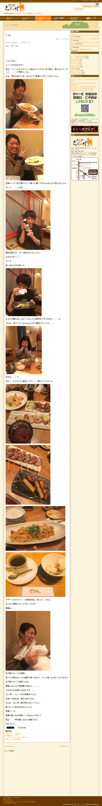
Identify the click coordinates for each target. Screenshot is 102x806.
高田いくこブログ (76, 72)
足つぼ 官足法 (75, 70)
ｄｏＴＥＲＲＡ (75, 65)
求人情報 (25, 801)
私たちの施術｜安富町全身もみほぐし (82, 49)
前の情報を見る (9, 746)
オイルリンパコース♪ (77, 79)
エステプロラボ (75, 61)
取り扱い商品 (75, 59)
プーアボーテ (75, 63)
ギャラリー (74, 18)
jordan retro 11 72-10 (87, 86)
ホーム (9, 18)
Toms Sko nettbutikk (92, 79)
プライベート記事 (76, 74)
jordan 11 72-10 (86, 88)
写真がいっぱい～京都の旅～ (13, 734)
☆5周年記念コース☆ (11, 735)
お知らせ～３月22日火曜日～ (13, 739)
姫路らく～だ (91, 18)
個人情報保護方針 (32, 801)
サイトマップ (13, 803)
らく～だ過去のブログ (77, 58)
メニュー (26, 18)
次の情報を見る (63, 746)
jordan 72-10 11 (86, 90)
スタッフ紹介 (59, 18)
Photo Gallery (12, 801)
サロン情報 (9, 800)
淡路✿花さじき (75, 90)
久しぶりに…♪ (75, 86)
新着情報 (73, 68)
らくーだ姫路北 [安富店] (78, 56)
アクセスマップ (19, 801)
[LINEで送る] (22, 727)
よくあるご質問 (6, 803)
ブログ (41, 18)
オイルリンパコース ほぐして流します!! (17, 737)
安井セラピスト (75, 67)
